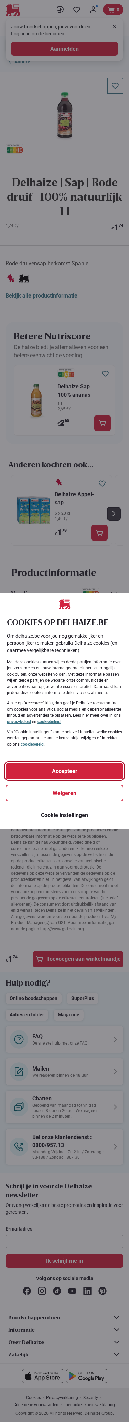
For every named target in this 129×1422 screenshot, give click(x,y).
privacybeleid (19, 721)
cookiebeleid (49, 721)
